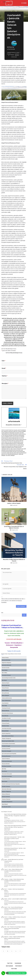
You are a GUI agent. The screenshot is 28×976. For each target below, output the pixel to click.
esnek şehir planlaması (14, 432)
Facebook (18, 963)
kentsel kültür (12, 439)
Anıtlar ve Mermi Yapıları (14, 503)
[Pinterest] (20, 951)
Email (4, 368)
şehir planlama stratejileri (16, 451)
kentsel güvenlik (5, 439)
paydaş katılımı (20, 448)
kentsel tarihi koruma (18, 443)
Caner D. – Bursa (7, 869)
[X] (3, 951)
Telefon (4, 376)
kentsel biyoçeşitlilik (10, 435)
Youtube (14, 968)
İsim (3, 361)
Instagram (9, 966)
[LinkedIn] (16, 951)
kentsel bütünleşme (19, 435)
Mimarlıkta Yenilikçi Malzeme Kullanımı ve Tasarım (14, 560)
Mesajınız (5, 383)
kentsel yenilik (14, 447)
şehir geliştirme (16, 450)
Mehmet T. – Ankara (8, 936)
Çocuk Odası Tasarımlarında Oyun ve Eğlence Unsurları (14, 527)
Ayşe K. (5, 859)
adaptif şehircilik (22, 430)
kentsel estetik (20, 438)
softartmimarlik (11, 49)
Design (12, 54)
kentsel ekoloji (12, 436)
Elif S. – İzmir (6, 926)
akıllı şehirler (4, 431)
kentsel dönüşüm (5, 436)
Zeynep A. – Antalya (8, 879)
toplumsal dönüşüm (10, 455)
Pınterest (18, 966)
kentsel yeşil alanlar (11, 448)
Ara (2, 612)
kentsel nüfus (19, 439)
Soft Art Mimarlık (17, 55)
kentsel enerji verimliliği (10, 438)
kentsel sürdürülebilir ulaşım (16, 442)
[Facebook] (8, 951)
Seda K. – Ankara (7, 898)
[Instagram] (12, 951)
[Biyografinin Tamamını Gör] (21, 425)
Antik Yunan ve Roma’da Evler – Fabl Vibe (12, 837)
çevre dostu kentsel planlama (15, 431)
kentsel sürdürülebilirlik (7, 443)
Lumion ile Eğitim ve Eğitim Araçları (19, 898)
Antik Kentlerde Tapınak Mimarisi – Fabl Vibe (13, 848)
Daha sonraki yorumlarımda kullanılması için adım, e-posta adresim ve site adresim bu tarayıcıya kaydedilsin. (13, 600)
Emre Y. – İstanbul (8, 889)
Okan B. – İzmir (7, 907)
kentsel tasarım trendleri (7, 444)
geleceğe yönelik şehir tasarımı (15, 434)
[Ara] (3, 973)
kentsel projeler (16, 440)
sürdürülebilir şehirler (12, 454)
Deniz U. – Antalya (8, 917)
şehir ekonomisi (9, 450)
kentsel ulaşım (17, 444)
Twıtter (9, 963)
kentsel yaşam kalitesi (15, 446)
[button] (16, 973)
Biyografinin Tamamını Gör (13, 424)
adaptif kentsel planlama (12, 430)
